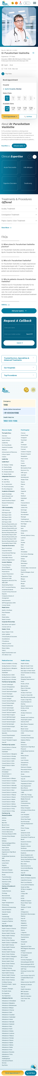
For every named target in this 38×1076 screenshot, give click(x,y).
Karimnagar (24, 510)
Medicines (23, 920)
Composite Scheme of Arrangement (8, 597)
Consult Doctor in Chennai (9, 747)
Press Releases (6, 612)
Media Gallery (5, 617)
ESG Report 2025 (6, 519)
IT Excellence (5, 641)
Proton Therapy (25, 828)
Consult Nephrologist (8, 696)
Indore (22, 540)
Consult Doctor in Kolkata (9, 758)
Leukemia (23, 758)
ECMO (22, 898)
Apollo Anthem (6, 440)
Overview (4, 435)
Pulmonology (5, 905)
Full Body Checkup (7, 938)
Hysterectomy (24, 805)
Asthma (4, 820)
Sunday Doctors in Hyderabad (7, 671)
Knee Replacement (26, 786)
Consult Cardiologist (7, 684)
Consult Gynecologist (8, 708)
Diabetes (4, 838)
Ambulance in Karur (7, 1026)
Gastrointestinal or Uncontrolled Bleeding (27, 867)
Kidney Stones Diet (26, 677)
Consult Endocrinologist (8, 726)
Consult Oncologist (7, 693)
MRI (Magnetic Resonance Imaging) (28, 949)
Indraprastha (24, 530)
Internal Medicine (6, 909)
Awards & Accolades (7, 447)
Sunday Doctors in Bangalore (9, 668)
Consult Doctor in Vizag (8, 811)
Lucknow (23, 537)
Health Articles (25, 663)
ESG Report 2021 (6, 512)
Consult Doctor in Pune (8, 763)
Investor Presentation (8, 574)
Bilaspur (23, 579)
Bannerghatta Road (26, 468)
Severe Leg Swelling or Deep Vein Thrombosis (28, 860)
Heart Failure (5, 847)
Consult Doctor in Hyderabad (6, 750)
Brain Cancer (24, 726)
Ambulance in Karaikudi (8, 1024)
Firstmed (23, 449)
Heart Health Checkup (8, 931)
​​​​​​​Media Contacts (6, 619)
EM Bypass (24, 561)
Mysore (23, 482)
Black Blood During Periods (28, 697)
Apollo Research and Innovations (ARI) (7, 497)
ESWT (22, 909)
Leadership (5, 442)
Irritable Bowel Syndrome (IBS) (8, 857)
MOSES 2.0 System (26, 900)
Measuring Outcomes (7, 646)
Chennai (23, 433)
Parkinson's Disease (7, 870)
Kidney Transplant (25, 808)
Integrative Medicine (7, 921)
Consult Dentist (6, 728)
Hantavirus (24, 744)
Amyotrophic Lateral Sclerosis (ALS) (26, 720)
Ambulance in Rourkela (8, 1052)
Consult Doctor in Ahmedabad (6, 771)
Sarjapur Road (24, 479)
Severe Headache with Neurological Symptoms (27, 856)
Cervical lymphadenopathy (28, 850)
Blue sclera (24, 863)
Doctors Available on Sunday (9, 663)
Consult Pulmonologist (8, 703)
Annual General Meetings (8, 553)
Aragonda (23, 491)
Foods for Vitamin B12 (26, 695)
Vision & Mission (6, 438)
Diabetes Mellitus (25, 740)
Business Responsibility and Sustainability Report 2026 (9, 542)
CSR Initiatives (6, 510)
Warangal (23, 517)
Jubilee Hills (24, 507)
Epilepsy (4, 841)
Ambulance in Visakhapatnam (6, 1057)
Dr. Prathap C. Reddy (7, 465)
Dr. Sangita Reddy (6, 474)
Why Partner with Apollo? (8, 624)
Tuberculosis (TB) (6, 879)
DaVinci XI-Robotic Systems (28, 877)
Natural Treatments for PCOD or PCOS (27, 707)
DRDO (22, 500)
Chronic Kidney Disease (8, 829)
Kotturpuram (24, 447)
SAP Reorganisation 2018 (8, 603)
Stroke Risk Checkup (7, 966)
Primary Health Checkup (8, 947)
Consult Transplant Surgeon (9, 740)
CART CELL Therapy (26, 794)
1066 (20, 4)
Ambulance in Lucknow (8, 1033)
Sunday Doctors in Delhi (8, 675)
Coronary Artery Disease (8, 836)
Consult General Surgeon (8, 721)
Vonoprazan (24, 941)
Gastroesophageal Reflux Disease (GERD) (8, 844)
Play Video (8, 73)
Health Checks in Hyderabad (9, 942)
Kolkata (23, 558)
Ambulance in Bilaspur (8, 1007)
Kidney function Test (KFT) (28, 982)
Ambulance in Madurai (8, 1035)
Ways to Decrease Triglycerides (25, 689)
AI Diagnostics (24, 912)
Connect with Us (6, 626)
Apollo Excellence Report (8, 500)
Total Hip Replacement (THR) (27, 824)
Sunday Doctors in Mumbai (9, 679)
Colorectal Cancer (25, 735)
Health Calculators (26, 989)
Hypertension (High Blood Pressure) (9, 853)
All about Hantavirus (26, 713)
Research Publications (8, 503)
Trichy (22, 493)
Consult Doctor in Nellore (9, 804)
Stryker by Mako (25, 887)
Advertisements (6, 600)
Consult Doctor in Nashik (8, 799)
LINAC (22, 896)
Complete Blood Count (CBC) (27, 978)
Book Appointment (12, 1073)
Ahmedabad (24, 551)
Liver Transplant (25, 814)
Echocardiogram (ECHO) (27, 962)
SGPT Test (23, 969)
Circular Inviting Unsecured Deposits (9, 593)
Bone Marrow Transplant (27, 724)
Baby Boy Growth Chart (27, 668)
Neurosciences (6, 895)
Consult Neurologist (7, 689)
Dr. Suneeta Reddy (7, 469)
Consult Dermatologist (8, 724)
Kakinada (23, 526)
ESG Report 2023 (6, 515)
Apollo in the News (7, 610)
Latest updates (6, 634)
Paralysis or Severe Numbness (26, 847)
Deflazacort (24, 928)
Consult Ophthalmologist (8, 717)
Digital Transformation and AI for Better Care (9, 653)
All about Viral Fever (26, 692)
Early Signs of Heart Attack (28, 670)
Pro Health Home (6, 991)
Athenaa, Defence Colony (27, 535)
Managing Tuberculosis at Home (27, 680)
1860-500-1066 (10, 421)
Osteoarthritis (24, 762)
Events (4, 614)
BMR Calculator (25, 993)
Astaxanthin (24, 925)
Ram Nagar (24, 524)
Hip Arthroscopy (25, 821)
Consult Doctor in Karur (8, 790)
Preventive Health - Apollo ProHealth (9, 985)
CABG (22, 792)
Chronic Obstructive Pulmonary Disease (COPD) (9, 833)
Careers (4, 456)
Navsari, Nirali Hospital (27, 588)
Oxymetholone (25, 937)
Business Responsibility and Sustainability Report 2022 (9, 525)
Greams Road (24, 435)
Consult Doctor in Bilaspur (9, 778)
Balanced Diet (24, 686)
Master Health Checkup (8, 935)
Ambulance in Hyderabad (8, 1017)
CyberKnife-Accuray (26, 880)
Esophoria (23, 853)
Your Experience (6, 995)
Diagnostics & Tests (26, 946)
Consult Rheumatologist (8, 719)
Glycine (23, 930)
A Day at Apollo (6, 454)
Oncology (4, 893)
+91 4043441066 (11, 413)
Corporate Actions (7, 555)
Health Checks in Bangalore (9, 956)
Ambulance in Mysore (7, 1040)
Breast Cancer (5, 827)
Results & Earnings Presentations (7, 570)
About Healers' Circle (7, 632)
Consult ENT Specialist (8, 710)
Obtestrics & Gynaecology (9, 907)
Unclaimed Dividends (7, 589)
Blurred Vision (5, 825)
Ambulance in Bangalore (8, 1003)
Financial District (25, 503)
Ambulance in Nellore (7, 1045)
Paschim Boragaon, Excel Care (27, 573)
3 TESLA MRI (24, 893)
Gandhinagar (24, 556)
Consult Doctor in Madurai (9, 794)
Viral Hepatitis (6, 884)
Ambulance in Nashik (7, 1042)
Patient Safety (6, 648)
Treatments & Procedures (27, 781)
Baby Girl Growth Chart (27, 666)
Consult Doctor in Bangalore (9, 754)
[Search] (16, 3)
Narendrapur (24, 563)
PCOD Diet (24, 710)
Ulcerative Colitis (6, 881)
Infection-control (6, 643)
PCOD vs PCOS (25, 683)
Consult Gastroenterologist (9, 691)
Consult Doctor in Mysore (9, 797)
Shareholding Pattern (7, 585)
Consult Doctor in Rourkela (9, 806)
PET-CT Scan (24, 957)
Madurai (23, 484)
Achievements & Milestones (9, 452)
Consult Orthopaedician (8, 687)
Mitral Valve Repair (26, 819)
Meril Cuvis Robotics (26, 882)
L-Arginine (23, 932)
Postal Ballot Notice (7, 557)
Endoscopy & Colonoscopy (28, 966)
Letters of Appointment (8, 560)
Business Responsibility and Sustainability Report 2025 (9, 538)
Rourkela (23, 581)
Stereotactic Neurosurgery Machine (28, 915)
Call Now (29, 116)
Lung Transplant (25, 817)
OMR (22, 442)
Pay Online (5, 1065)
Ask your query (18, 146)
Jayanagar (23, 475)
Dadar (22, 544)
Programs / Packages (7, 988)
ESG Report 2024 (6, 517)
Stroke (3, 874)
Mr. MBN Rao (5, 479)
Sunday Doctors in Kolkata (9, 677)
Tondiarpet (24, 444)
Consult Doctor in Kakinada (9, 785)
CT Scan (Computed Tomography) (26, 954)
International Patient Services (7, 1062)
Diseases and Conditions (27, 717)
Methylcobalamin (25, 935)
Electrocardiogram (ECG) (27, 964)
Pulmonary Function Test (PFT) (27, 972)
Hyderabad (24, 498)
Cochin (23, 463)
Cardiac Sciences (6, 891)
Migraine (4, 865)
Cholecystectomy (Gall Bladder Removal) (27, 798)
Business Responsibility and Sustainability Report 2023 (9, 529)
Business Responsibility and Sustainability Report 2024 (9, 533)
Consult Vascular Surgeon (9, 712)
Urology (4, 900)
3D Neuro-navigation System (26, 890)
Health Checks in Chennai (9, 928)
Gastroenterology (6, 898)
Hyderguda (24, 505)
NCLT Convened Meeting (8, 587)
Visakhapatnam (25, 519)
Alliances (4, 449)
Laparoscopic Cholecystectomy (25, 802)
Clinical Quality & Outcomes (9, 636)
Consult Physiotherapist (8, 735)
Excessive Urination (26, 841)
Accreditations (6, 639)
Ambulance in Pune (7, 1049)
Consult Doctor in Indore (8, 783)
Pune (22, 547)
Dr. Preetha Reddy (7, 467)
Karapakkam (24, 456)
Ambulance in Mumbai (8, 1038)
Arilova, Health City (26, 521)
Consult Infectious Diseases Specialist (9, 732)
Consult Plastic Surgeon (8, 714)
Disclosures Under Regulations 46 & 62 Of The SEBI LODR (9, 580)
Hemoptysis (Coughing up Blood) (28, 838)
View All (4, 742)
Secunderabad (24, 514)
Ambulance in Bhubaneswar (9, 1005)
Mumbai (23, 542)
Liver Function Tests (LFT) (28, 975)
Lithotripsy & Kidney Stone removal (28, 811)
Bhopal (22, 583)
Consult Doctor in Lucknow (9, 792)
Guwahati (23, 565)
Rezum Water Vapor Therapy (26, 904)
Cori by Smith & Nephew (27, 884)
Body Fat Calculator (26, 996)
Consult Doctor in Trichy (8, 808)
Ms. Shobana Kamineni (8, 471)
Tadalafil (23, 939)
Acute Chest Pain (25, 835)
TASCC (4, 650)
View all (23, 715)
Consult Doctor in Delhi (8, 761)
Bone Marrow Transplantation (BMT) (27, 789)
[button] (4, 98)
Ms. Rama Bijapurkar (7, 489)
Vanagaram (24, 437)
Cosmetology (5, 916)
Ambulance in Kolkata (7, 1031)
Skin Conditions (25, 772)
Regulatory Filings (7, 576)
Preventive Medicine (7, 919)
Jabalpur (23, 586)
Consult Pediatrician (7, 705)
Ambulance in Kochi (7, 1028)
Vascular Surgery (6, 912)
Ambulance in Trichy (7, 1054)
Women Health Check (8, 961)
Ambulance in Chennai (8, 1010)
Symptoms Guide (25, 832)
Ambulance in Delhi (7, 1012)
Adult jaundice (25, 870)
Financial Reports (6, 565)
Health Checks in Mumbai (9, 970)
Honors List (5, 505)
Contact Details (6, 605)
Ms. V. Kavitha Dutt (7, 484)
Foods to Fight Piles (26, 699)
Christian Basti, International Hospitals (28, 569)
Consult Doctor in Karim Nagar (8, 766)
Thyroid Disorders (6, 877)
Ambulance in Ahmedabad (9, 1000)
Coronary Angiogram (26, 959)
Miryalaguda (24, 512)
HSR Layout (24, 472)
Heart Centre (24, 458)
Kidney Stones (6, 860)
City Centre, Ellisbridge (27, 554)
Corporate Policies (7, 550)
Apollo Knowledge (7, 494)
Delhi (22, 528)
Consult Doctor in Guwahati (9, 780)
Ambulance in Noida (7, 1047)
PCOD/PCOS (5, 867)
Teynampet (24, 440)
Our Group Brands (6, 445)
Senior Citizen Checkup (8, 940)
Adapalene (24, 923)
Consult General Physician (9, 701)
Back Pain (4, 822)
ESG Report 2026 (6, 522)
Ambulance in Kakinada (8, 1021)
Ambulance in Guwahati (8, 1014)
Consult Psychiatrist (7, 737)
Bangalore (23, 465)
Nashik (22, 549)
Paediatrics (5, 914)
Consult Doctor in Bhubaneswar (6, 775)
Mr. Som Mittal (6, 482)
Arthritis (4, 818)
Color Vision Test (25, 998)
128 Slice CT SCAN (26, 907)
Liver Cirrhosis (24, 760)
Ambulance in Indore (7, 1019)
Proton (22, 461)
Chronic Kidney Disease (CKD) (27, 732)
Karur (22, 486)
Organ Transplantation (8, 902)
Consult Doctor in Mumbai (9, 756)
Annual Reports (6, 567)
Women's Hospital (26, 454)
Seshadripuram (25, 477)
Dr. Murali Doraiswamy (8, 486)
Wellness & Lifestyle (26, 984)
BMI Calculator (25, 991)
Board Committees (7, 548)
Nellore (23, 489)
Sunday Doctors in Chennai (9, 666)
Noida (22, 533)
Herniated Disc (6, 850)
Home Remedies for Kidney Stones (28, 674)
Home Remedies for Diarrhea (26, 703)
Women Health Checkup (8, 933)
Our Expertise (5, 993)
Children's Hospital (26, 451)
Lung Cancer (5, 863)
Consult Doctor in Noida (8, 801)
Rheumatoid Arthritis (7, 872)
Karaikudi (23, 496)
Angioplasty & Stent (26, 783)
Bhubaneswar (24, 576)
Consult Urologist (6, 698)
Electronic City (25, 470)
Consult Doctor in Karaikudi (9, 787)
